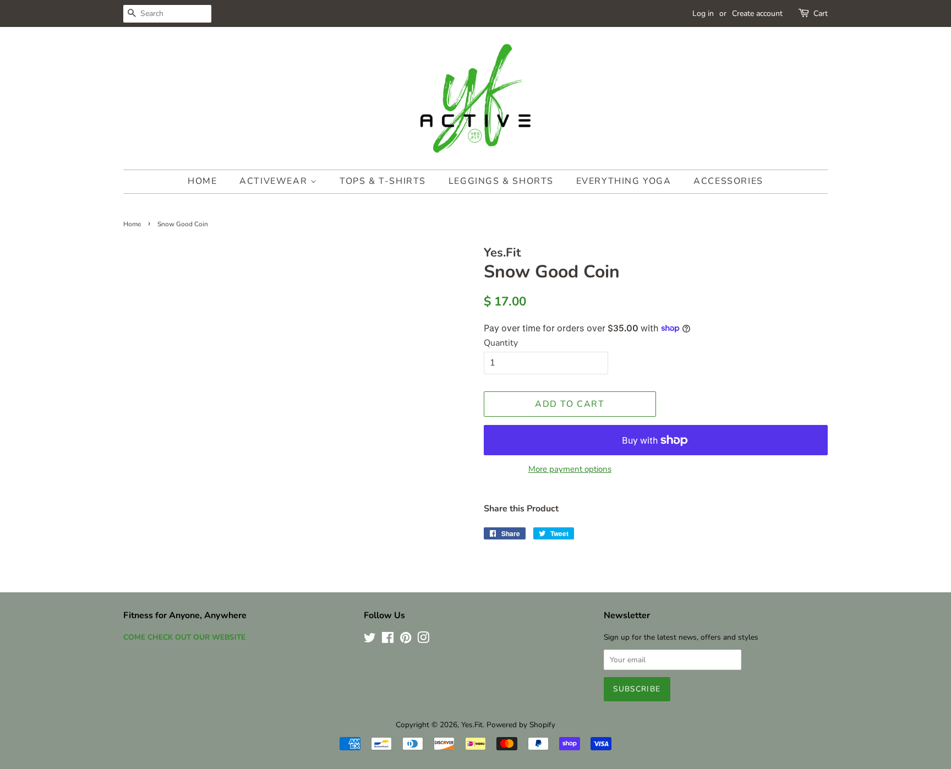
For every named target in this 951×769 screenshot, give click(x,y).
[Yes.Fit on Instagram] (423, 640)
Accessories (728, 181)
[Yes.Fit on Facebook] (387, 640)
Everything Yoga (623, 181)
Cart (820, 13)
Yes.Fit (472, 724)
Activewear (274, 181)
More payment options (569, 469)
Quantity (501, 343)
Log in (703, 13)
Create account (757, 13)
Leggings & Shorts (501, 181)
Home (202, 181)
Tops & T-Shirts (383, 181)
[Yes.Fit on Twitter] (370, 640)
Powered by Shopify (521, 724)
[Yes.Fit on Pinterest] (406, 640)
